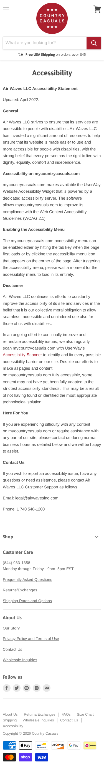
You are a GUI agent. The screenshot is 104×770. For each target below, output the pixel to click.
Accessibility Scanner (22, 354)
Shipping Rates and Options (27, 601)
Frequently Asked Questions (27, 579)
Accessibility (13, 726)
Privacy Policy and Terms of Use (31, 638)
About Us (10, 714)
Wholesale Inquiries (20, 660)
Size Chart (85, 714)
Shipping (10, 720)
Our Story (11, 628)
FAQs (66, 714)
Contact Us (12, 649)
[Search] (94, 43)
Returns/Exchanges (20, 590)
